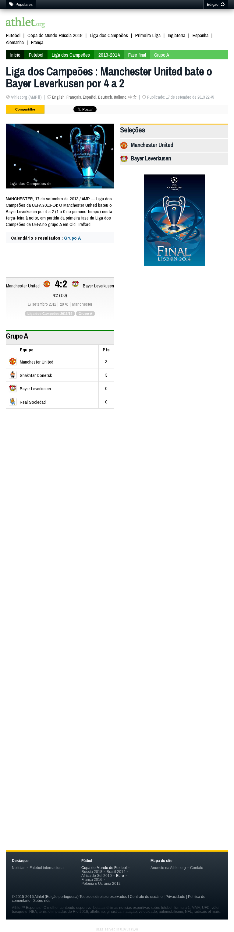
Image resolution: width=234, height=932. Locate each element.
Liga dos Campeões (109, 35)
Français (73, 97)
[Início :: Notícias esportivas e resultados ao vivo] (25, 23)
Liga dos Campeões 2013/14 (49, 313)
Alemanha (15, 42)
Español (89, 97)
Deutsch (105, 97)
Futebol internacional (47, 868)
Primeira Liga (148, 35)
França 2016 (91, 879)
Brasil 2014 (116, 872)
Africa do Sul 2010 (96, 875)
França (37, 42)
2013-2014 (109, 54)
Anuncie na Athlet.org (168, 868)
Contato (196, 868)
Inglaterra (176, 35)
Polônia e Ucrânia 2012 (101, 883)
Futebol (13, 35)
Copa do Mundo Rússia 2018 (55, 35)
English (58, 97)
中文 (132, 97)
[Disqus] (117, 576)
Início (15, 54)
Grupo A (161, 54)
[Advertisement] (117, 457)
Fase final (137, 54)
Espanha (200, 35)
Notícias (18, 868)
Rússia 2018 (91, 872)
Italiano (120, 97)
